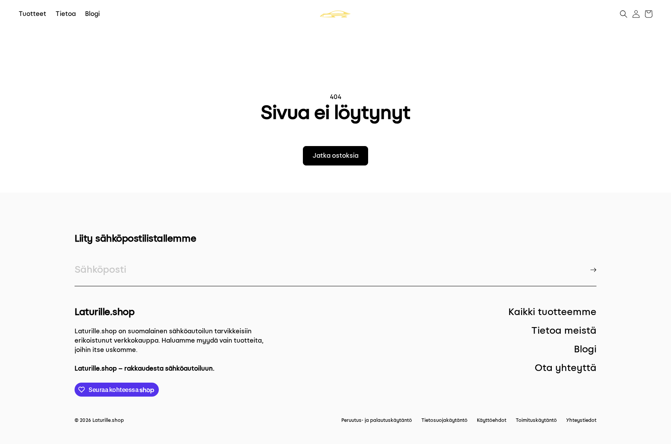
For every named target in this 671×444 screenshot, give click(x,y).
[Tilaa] (593, 269)
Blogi (585, 349)
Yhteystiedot (581, 420)
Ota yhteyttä (565, 367)
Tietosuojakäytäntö (444, 420)
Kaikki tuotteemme (552, 311)
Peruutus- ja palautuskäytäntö (376, 420)
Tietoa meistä (563, 330)
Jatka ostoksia (335, 155)
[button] (624, 14)
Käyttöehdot (491, 420)
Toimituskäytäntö (536, 420)
